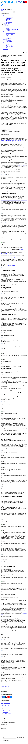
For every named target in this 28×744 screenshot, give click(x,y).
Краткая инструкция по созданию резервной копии (12, 140)
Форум (4, 24)
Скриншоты (9, 22)
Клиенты (8, 30)
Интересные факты (7, 710)
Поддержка (5, 31)
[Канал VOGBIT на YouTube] (26, 2)
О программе (6, 15)
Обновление (9, 41)
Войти (25, 52)
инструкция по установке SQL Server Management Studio (14, 200)
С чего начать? (9, 17)
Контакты (5, 49)
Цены (7, 44)
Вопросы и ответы (10, 33)
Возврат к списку (5, 686)
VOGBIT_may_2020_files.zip (7, 253)
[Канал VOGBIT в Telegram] (21, 2)
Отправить (6, 740)
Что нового (8, 19)
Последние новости (5, 703)
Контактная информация (6, 126)
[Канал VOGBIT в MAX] (19, 2)
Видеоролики (9, 20)
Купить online (9, 45)
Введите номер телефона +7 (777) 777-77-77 (13, 737)
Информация (9, 18)
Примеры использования (12, 29)
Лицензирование (10, 47)
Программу (8, 40)
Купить (5, 42)
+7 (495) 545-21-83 (7, 713)
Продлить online (9, 46)
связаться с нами (22, 165)
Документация (6, 23)
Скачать (5, 39)
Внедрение (8, 38)
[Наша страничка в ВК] (2, 5)
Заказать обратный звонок (9, 722)
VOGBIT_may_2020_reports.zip (8, 257)
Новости (8, 26)
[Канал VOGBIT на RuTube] (24, 2)
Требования (8, 36)
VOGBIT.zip (22, 249)
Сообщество (6, 25)
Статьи (7, 28)
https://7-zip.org (11, 265)
